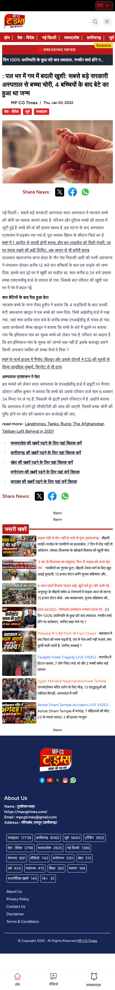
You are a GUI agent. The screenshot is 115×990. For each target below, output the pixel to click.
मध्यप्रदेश (71, 37)
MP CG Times (87, 941)
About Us (14, 891)
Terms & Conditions (22, 921)
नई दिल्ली (49, 37)
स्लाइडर (41, 111)
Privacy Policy (17, 899)
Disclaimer (15, 914)
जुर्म (27, 111)
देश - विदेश (25, 37)
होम (7, 37)
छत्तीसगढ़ (94, 37)
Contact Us (15, 906)
